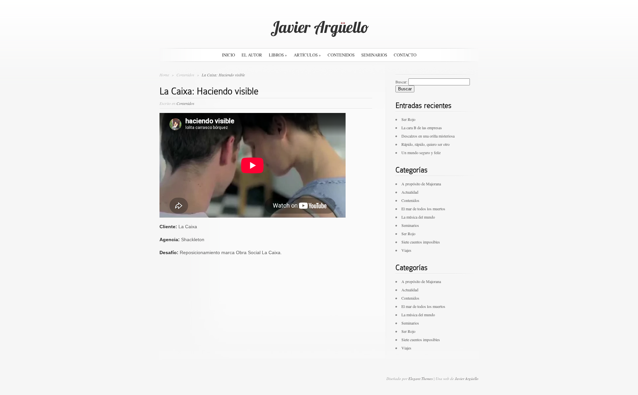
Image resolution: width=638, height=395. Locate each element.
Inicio (228, 55)
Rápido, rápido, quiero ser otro (425, 144)
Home (164, 74)
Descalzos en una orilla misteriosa (428, 136)
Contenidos (341, 55)
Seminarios (374, 55)
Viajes (406, 250)
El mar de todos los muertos (423, 208)
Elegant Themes (420, 378)
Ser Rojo (408, 119)
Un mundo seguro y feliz (421, 152)
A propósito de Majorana (421, 183)
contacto (405, 55)
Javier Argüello (466, 378)
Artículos (307, 55)
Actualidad (409, 192)
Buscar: (401, 81)
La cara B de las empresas (421, 127)
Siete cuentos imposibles (420, 242)
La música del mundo (418, 217)
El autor (252, 55)
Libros (278, 55)
